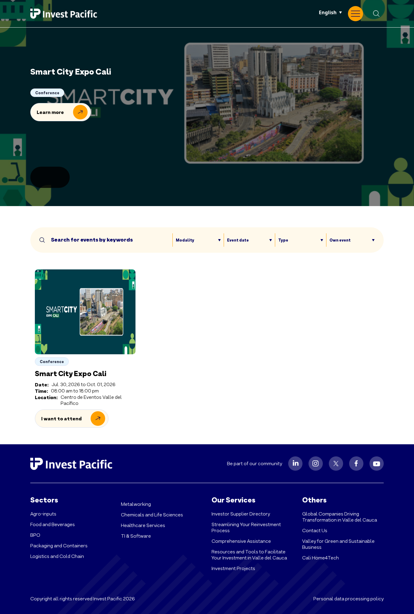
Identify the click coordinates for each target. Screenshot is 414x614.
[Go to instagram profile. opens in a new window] (316, 463)
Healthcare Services (143, 525)
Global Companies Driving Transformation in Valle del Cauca (339, 517)
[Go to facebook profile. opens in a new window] (356, 463)
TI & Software (136, 536)
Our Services (233, 500)
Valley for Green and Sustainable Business (338, 544)
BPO (35, 535)
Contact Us (314, 530)
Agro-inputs (43, 514)
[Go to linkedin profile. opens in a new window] (295, 463)
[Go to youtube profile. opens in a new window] (376, 463)
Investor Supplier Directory (241, 514)
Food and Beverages (52, 524)
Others (314, 500)
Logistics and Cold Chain (57, 556)
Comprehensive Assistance (241, 541)
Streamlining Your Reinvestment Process (246, 527)
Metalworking (136, 504)
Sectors (44, 500)
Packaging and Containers (59, 546)
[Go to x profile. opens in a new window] (336, 463)
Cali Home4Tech (320, 558)
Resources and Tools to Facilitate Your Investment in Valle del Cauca (249, 555)
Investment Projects (233, 568)
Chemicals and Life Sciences (152, 515)
